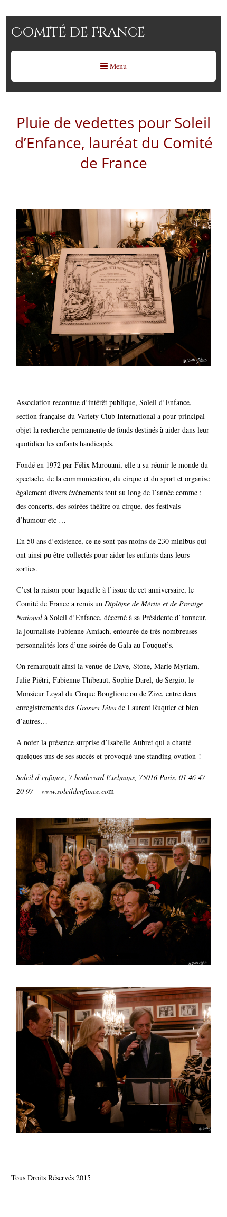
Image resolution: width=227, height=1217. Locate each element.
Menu (117, 66)
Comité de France (78, 32)
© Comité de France (123, 1178)
